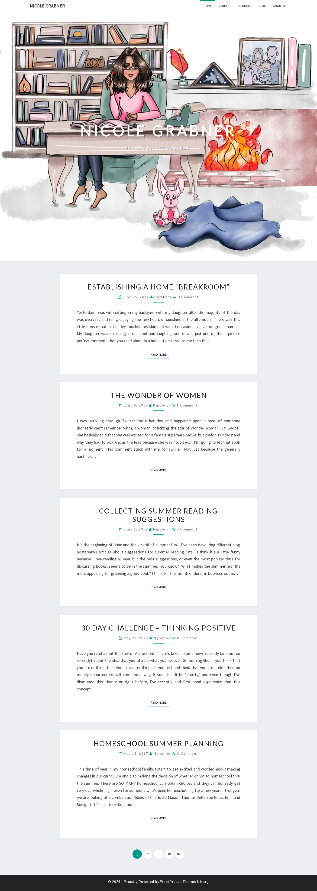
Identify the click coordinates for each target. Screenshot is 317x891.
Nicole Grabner (47, 6)
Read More (160, 354)
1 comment (187, 405)
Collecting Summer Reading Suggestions (158, 515)
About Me (280, 6)
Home (208, 6)
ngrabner (163, 297)
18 (169, 854)
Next (180, 854)
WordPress (169, 881)
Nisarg (203, 881)
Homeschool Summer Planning (159, 743)
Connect (225, 6)
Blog (262, 6)
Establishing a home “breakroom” (158, 287)
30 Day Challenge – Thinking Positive (158, 628)
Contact (245, 6)
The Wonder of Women (158, 395)
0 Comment (188, 297)
